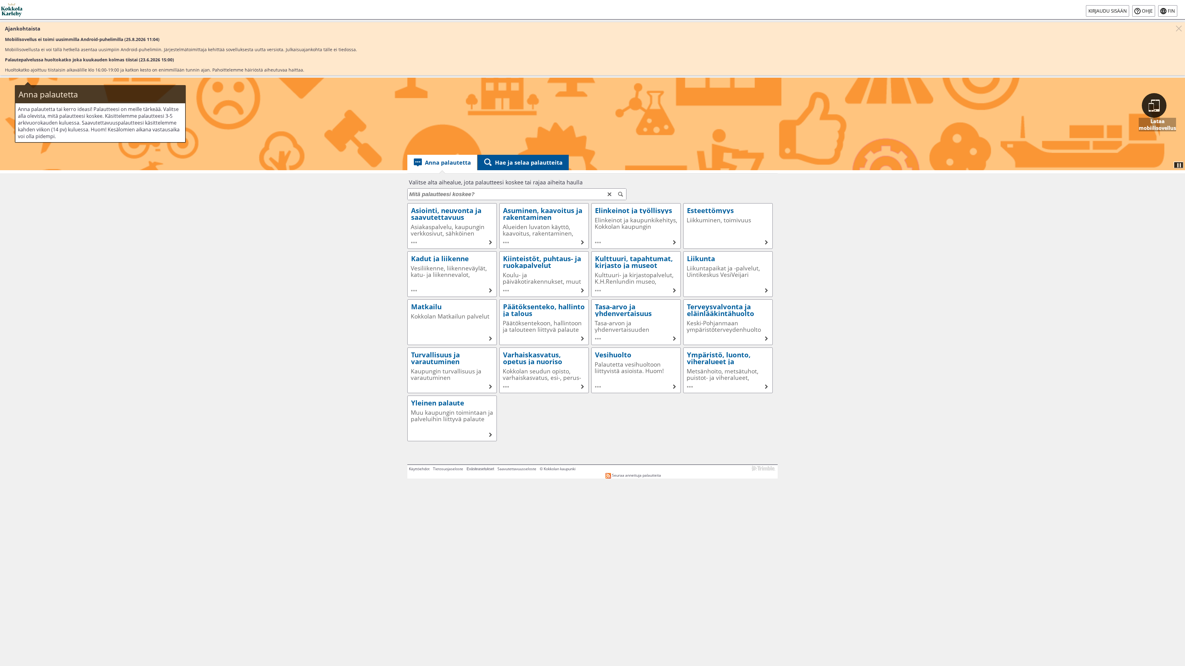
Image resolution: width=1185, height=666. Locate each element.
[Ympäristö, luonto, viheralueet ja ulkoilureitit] (728, 370)
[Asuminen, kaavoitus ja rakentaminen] (544, 226)
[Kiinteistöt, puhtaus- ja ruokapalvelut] (544, 274)
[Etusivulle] (12, 9)
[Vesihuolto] (636, 370)
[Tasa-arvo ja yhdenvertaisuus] (636, 322)
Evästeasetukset (480, 469)
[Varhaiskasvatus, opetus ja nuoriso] (544, 370)
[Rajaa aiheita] (620, 194)
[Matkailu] (452, 322)
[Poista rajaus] (609, 194)
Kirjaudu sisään (1107, 11)
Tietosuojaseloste (448, 469)
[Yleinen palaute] (452, 418)
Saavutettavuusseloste (516, 469)
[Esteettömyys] (728, 226)
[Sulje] (1179, 28)
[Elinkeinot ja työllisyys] (636, 226)
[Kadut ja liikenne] (452, 274)
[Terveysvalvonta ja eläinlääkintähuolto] (728, 322)
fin (1171, 11)
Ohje (1147, 11)
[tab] (442, 162)
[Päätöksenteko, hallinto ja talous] (544, 322)
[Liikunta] (728, 274)
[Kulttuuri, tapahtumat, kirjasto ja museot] (636, 274)
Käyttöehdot (419, 469)
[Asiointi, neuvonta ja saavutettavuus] (452, 226)
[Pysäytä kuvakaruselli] (1178, 165)
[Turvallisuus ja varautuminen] (452, 370)
